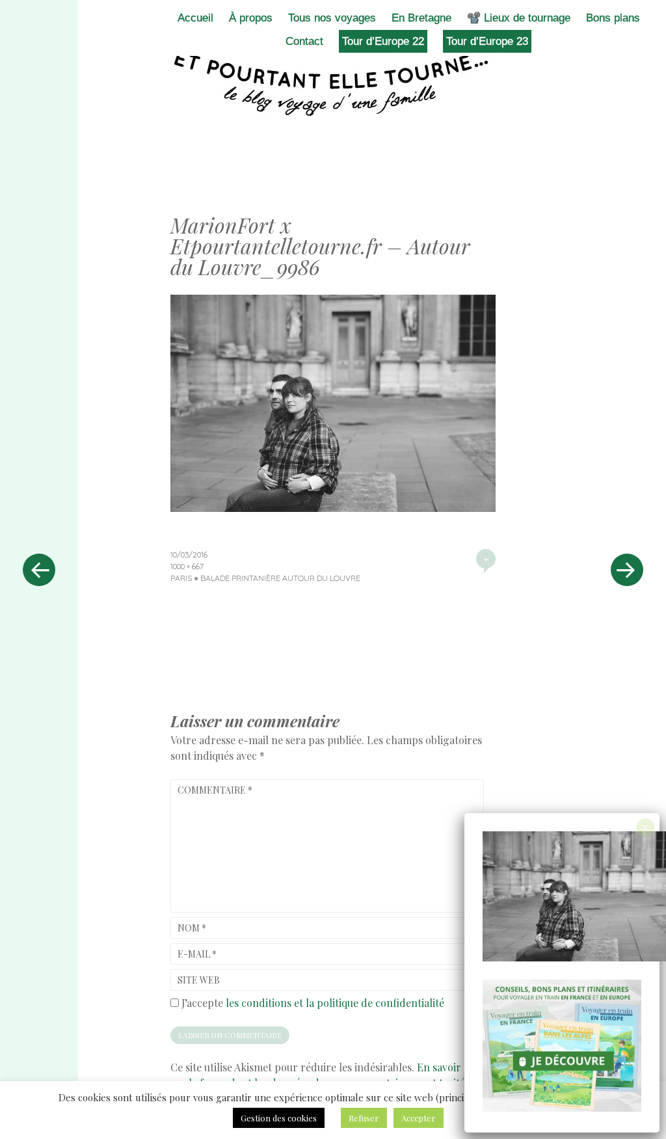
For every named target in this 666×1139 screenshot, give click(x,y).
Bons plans (613, 18)
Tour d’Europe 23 (487, 41)
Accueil (195, 18)
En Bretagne (421, 18)
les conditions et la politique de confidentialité (335, 1003)
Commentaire (215, 790)
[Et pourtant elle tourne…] (333, 83)
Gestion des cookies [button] (279, 1117)
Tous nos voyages (332, 18)
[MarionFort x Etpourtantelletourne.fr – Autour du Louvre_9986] (333, 507)
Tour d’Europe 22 (383, 41)
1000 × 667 (187, 566)
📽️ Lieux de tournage (518, 18)
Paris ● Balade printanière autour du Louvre (265, 578)
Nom (192, 928)
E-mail (197, 954)
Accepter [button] (418, 1117)
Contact (304, 41)
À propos (251, 18)
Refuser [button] (364, 1117)
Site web (199, 980)
